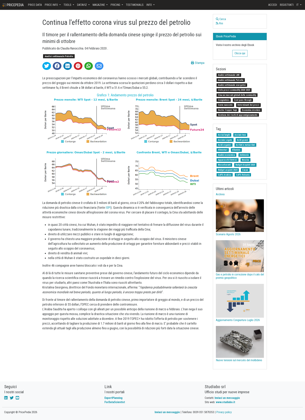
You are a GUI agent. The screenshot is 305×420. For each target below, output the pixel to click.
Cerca (222, 19)
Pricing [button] (115, 5)
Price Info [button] (52, 5)
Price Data (35, 5)
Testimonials (134, 5)
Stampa (199, 63)
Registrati (287, 5)
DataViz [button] (82, 5)
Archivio (220, 194)
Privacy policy (224, 412)
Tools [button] (68, 5)
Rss (220, 23)
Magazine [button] (99, 5)
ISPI (108, 207)
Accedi (272, 5)
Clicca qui (240, 53)
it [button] (297, 5)
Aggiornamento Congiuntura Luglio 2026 (238, 320)
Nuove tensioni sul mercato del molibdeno (239, 360)
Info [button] (149, 5)
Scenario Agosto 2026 (228, 234)
